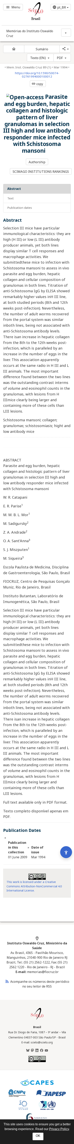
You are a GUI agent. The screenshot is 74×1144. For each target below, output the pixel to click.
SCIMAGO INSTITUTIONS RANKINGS (41, 171)
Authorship (37, 162)
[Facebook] (41, 1050)
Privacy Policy (59, 1129)
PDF (60, 58)
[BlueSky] (27, 1050)
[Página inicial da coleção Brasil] (37, 1019)
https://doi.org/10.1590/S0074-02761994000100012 (37, 74)
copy (37, 84)
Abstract (14, 189)
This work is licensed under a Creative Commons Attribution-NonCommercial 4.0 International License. (34, 886)
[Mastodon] (32, 1050)
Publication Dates (19, 208)
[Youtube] (46, 1050)
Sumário (42, 49)
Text (10, 198)
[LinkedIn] (36, 1050)
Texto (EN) (38, 58)
